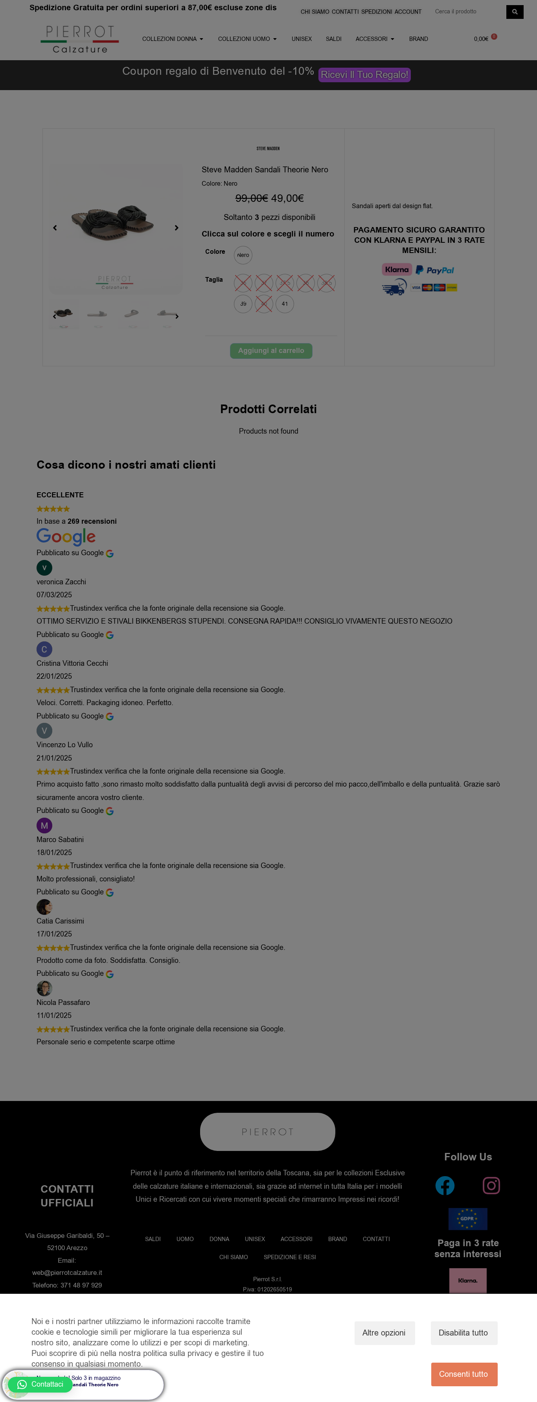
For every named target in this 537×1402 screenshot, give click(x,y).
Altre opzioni (383, 1333)
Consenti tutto (463, 1374)
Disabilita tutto (463, 1333)
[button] (40, 1385)
